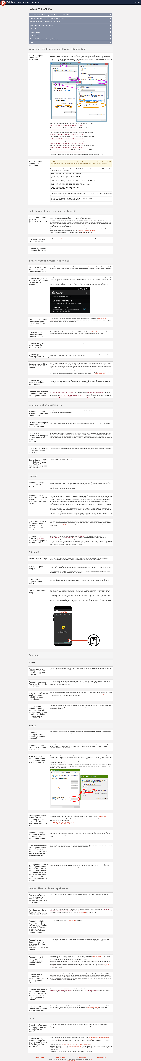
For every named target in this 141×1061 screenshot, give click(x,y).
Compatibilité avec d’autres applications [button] (44, 39)
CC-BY (91, 1059)
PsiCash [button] (33, 28)
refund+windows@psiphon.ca (75, 1046)
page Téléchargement (90, 266)
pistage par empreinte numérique (87, 230)
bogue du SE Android (107, 694)
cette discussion (80, 910)
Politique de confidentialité (67, 238)
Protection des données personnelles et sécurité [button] (47, 18)
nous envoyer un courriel (92, 957)
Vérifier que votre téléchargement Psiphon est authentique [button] (50, 15)
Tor (83, 232)
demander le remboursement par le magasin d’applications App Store (78, 1044)
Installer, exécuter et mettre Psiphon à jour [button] (45, 22)
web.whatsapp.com (79, 1008)
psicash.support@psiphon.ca (62, 524)
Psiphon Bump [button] (35, 32)
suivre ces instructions (97, 956)
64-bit (72, 822)
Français (136, 2)
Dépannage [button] (34, 35)
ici (57, 164)
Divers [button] (32, 42)
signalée (66, 161)
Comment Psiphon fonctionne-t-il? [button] (42, 25)
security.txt (64, 248)
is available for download (92, 331)
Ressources (36, 2)
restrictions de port (72, 920)
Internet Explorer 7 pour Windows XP (62, 823)
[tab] (70, 14)
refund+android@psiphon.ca (89, 1039)
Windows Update (102, 816)
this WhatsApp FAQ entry (93, 1007)
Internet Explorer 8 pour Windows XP (62, 822)
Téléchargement (24, 2)
